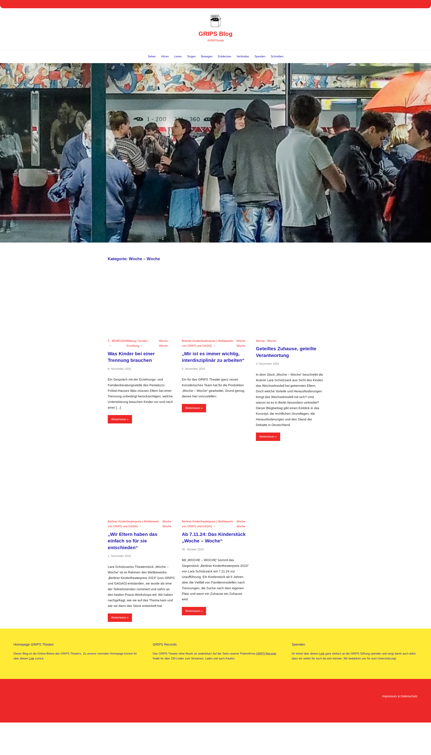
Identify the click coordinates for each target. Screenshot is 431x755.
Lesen (178, 56)
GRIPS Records (266, 653)
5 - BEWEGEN (117, 340)
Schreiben (277, 56)
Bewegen (206, 56)
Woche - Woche (266, 340)
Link (31, 658)
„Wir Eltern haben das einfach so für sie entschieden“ (132, 541)
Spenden (259, 56)
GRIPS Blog (215, 33)
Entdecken (224, 56)
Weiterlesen (118, 419)
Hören (165, 56)
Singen (191, 56)
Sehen (152, 56)
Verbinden (243, 56)
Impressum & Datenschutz (400, 696)
